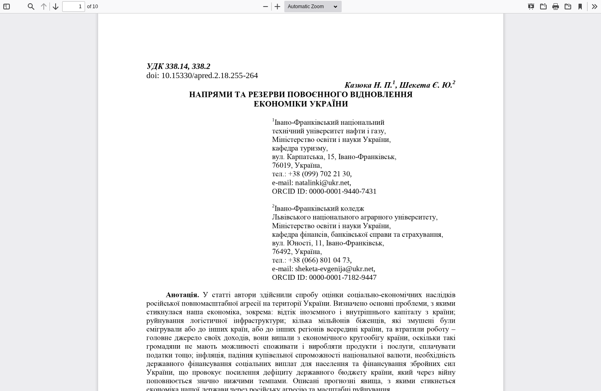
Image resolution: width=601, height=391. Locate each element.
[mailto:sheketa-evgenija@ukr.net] (334, 269)
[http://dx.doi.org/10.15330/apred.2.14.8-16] (209, 75)
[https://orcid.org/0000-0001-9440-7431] (342, 191)
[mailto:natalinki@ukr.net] (322, 182)
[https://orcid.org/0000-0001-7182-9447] (342, 277)
